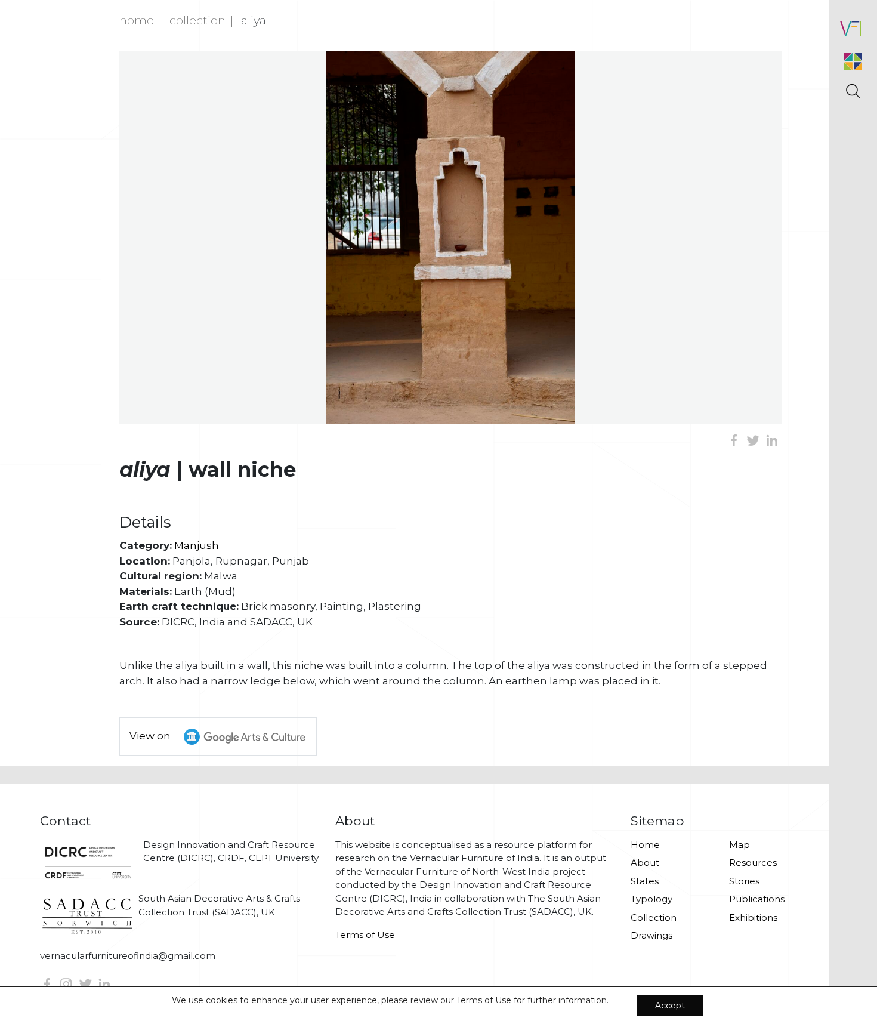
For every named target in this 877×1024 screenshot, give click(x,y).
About (645, 862)
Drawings (651, 935)
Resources (753, 862)
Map (739, 844)
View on (151, 736)
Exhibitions (753, 917)
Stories (744, 881)
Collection (197, 20)
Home (136, 20)
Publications (757, 899)
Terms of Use (365, 934)
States (645, 881)
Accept (670, 1005)
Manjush (196, 545)
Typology (651, 899)
